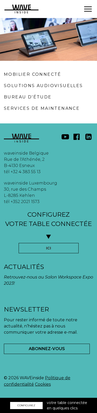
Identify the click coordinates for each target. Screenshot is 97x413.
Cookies (43, 384)
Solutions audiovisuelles (43, 85)
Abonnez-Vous (47, 348)
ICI (48, 248)
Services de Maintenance (42, 108)
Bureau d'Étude (28, 97)
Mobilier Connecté (32, 74)
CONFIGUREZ (26, 405)
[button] (88, 9)
